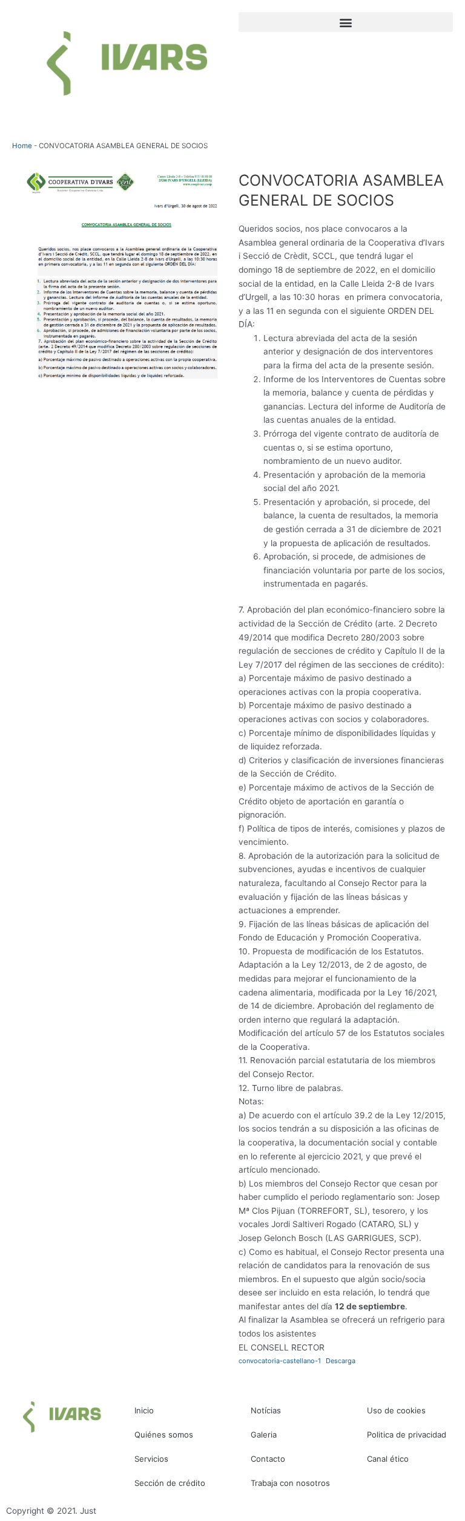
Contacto (268, 1459)
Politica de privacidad (406, 1434)
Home (22, 146)
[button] (346, 22)
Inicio (144, 1410)
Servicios (151, 1459)
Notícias (266, 1410)
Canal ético (388, 1459)
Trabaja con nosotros (290, 1483)
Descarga (340, 1361)
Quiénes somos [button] (163, 1434)
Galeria (264, 1434)
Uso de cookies (396, 1410)
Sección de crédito (169, 1483)
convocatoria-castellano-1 (280, 1361)
